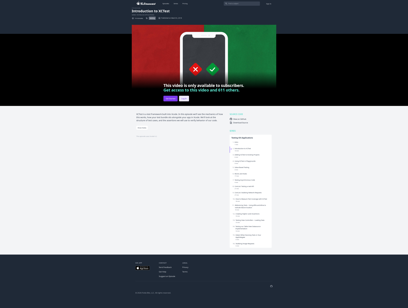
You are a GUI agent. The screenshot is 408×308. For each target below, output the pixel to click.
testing (152, 18)
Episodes (166, 3)
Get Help (162, 271)
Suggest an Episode (167, 276)
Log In (184, 98)
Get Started (170, 98)
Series (176, 3)
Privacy (185, 267)
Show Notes (142, 128)
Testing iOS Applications (242, 138)
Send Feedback (165, 267)
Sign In (268, 4)
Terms (185, 271)
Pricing (185, 3)
